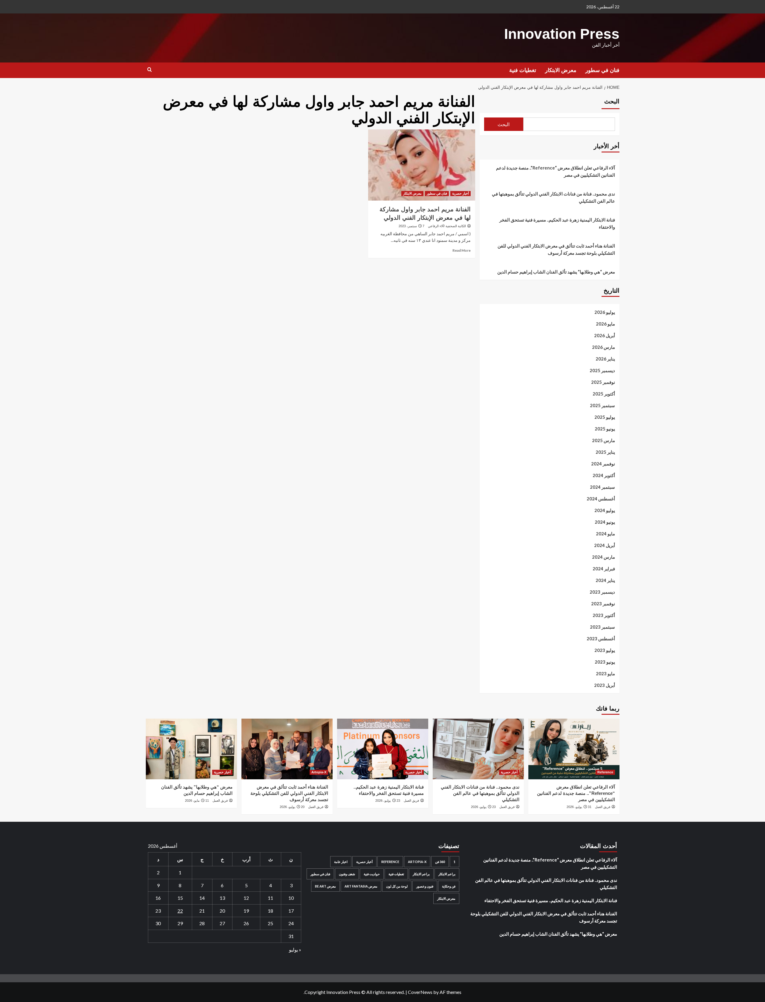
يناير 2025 (605, 452)
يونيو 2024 (605, 522)
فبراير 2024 (604, 568)
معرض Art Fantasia (361, 886)
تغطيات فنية (522, 70)
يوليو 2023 (604, 650)
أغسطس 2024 (601, 498)
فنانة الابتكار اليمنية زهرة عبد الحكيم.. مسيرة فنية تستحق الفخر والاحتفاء (557, 223)
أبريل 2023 (604, 685)
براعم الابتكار (446, 874)
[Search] (149, 70)
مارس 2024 (603, 557)
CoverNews (420, 992)
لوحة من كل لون (397, 886)
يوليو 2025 (604, 417)
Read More (461, 250)
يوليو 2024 (604, 510)
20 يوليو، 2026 (292, 807)
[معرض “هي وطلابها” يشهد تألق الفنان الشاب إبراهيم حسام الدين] (191, 749)
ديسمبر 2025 (602, 370)
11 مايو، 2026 (197, 800)
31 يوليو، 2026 (579, 807)
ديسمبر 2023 (602, 592)
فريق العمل (602, 807)
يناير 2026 (605, 358)
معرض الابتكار (560, 70)
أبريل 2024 (604, 545)
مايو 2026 (605, 323)
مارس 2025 (603, 440)
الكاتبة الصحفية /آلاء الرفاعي (447, 226)
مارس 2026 (603, 347)
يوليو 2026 (604, 312)
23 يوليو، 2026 (483, 807)
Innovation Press (561, 34)
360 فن (440, 862)
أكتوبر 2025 (604, 393)
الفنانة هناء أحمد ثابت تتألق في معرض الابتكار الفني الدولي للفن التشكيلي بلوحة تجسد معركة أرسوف (556, 249)
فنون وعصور (424, 886)
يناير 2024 (605, 580)
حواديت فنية (372, 874)
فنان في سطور (602, 70)
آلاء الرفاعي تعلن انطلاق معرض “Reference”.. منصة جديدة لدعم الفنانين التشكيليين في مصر (555, 171)
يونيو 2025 (605, 428)
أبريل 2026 (604, 335)
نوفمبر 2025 (603, 382)
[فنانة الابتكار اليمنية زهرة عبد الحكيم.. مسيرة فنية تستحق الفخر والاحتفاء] (382, 749)
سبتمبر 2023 (602, 627)
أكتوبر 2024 (604, 475)
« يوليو (295, 949)
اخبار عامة (341, 862)
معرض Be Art (325, 886)
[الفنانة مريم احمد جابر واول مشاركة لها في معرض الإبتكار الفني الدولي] (421, 165)
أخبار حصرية (460, 193)
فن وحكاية (448, 886)
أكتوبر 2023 (604, 615)
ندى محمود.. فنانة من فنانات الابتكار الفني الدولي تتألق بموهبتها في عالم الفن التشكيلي (553, 197)
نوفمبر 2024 (603, 463)
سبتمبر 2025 (602, 405)
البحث (611, 101)
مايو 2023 (605, 673)
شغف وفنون (347, 874)
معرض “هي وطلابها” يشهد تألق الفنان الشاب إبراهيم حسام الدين (556, 271)
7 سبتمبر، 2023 (411, 226)
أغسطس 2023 (601, 638)
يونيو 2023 (605, 662)
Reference (605, 772)
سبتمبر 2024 (602, 487)
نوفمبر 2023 (603, 603)
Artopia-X (318, 772)
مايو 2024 (605, 533)
